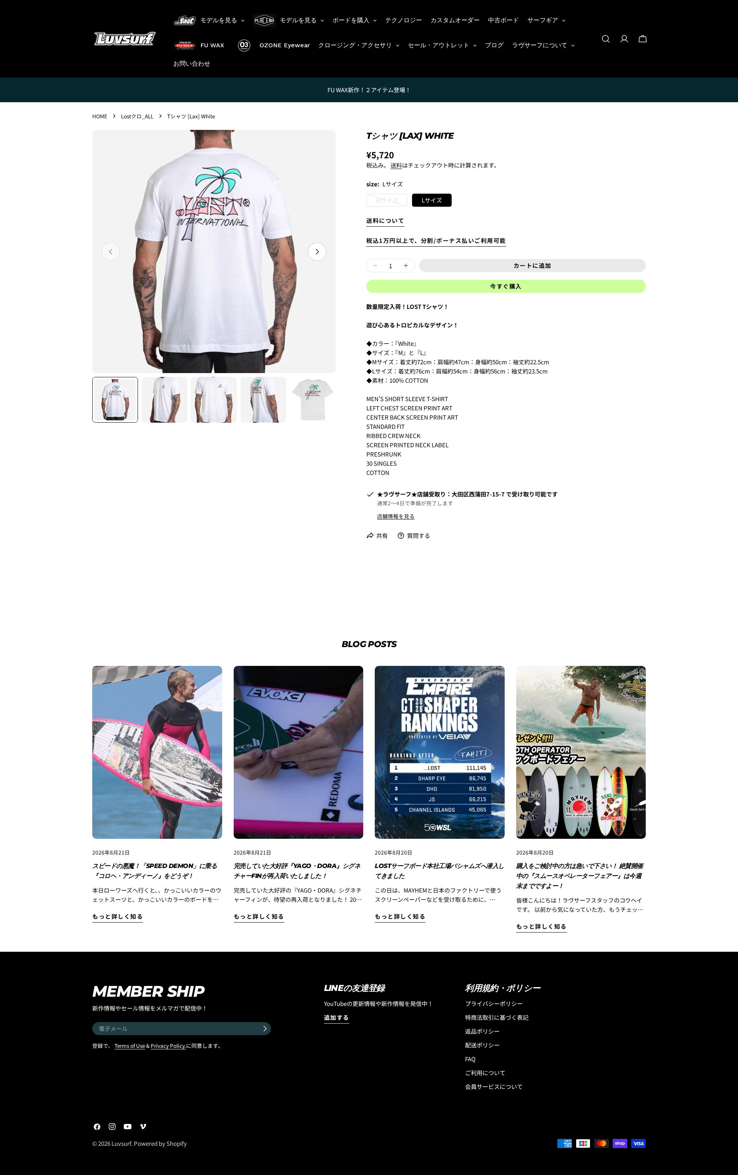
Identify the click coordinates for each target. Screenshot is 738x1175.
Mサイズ (387, 201)
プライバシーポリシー (494, 1003)
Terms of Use (130, 1045)
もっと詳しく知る (117, 916)
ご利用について (485, 1073)
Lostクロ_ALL (137, 116)
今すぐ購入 (506, 286)
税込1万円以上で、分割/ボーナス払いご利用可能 (436, 240)
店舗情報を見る (396, 516)
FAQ (470, 1059)
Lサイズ (432, 200)
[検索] (605, 38)
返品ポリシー (482, 1031)
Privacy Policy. (168, 1045)
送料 (396, 165)
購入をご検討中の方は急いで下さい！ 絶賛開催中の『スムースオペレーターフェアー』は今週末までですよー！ (579, 876)
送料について (385, 220)
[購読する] (264, 1028)
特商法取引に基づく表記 (497, 1017)
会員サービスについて (494, 1086)
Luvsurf (121, 1143)
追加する (336, 1017)
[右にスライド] (317, 251)
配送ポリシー (482, 1045)
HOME (99, 116)
